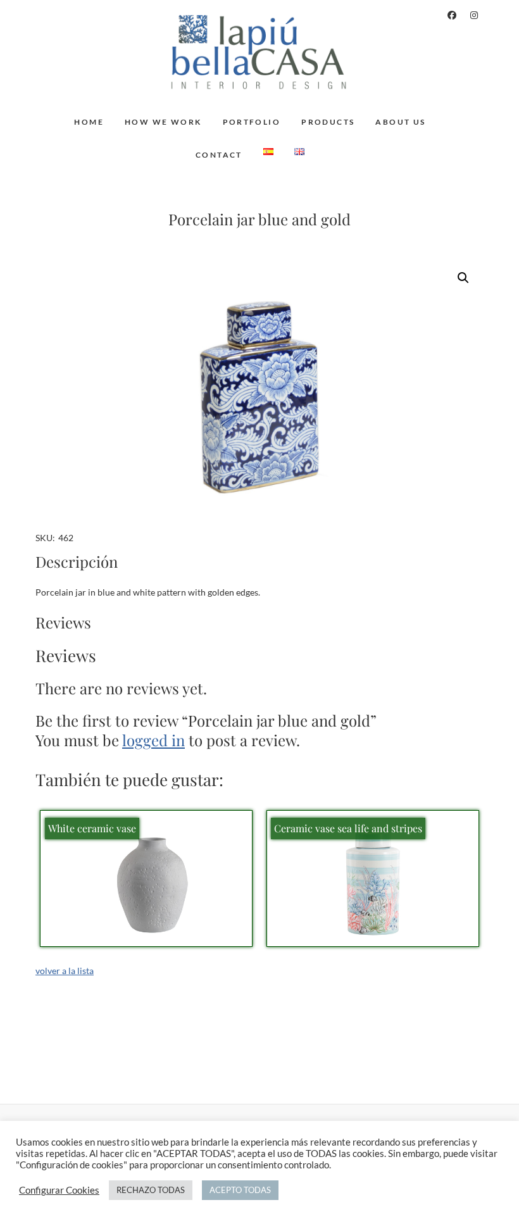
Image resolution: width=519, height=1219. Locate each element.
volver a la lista (64, 970)
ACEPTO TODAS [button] (240, 1190)
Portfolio (252, 122)
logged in (153, 740)
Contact (219, 154)
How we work (163, 122)
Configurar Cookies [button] (59, 1190)
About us (400, 122)
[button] (463, 277)
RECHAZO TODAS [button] (150, 1190)
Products (327, 122)
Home (89, 122)
